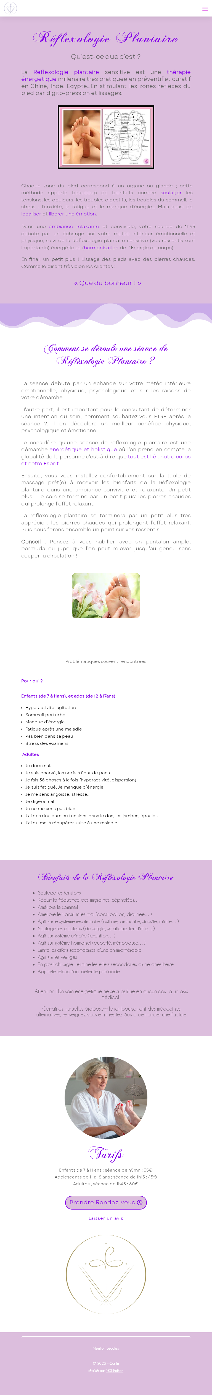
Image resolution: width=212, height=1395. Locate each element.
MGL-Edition (114, 1370)
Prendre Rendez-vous (102, 1203)
